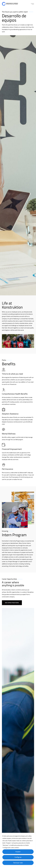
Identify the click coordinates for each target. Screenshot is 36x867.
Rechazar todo (18, 863)
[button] (32, 3)
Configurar (18, 857)
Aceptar (18, 851)
